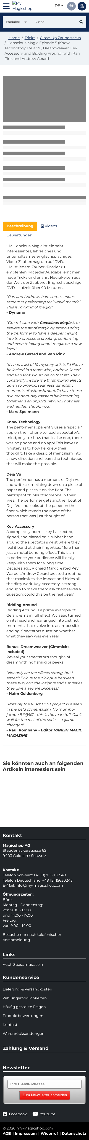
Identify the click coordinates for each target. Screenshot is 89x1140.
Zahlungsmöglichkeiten (25, 998)
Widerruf (49, 1133)
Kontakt (10, 1024)
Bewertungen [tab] (19, 235)
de (58, 5)
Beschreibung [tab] (20, 226)
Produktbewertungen (23, 1016)
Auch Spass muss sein (23, 964)
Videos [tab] (50, 226)
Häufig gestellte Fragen (24, 1007)
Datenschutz (74, 1133)
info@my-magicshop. (35, 885)
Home (14, 38)
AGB (7, 1133)
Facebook (18, 1114)
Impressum (26, 1133)
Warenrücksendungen (23, 1033)
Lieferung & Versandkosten (27, 989)
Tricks (30, 38)
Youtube (47, 1114)
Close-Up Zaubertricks (60, 38)
